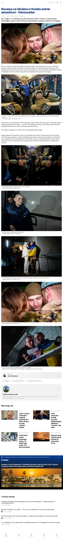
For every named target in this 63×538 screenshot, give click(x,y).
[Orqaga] (2, 2)
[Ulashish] (61, 2)
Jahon (2, 16)
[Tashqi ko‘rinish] (57, 2)
